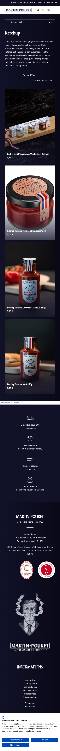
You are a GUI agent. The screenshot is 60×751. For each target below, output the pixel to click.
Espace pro (30, 703)
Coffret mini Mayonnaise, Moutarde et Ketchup (28, 154)
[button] (54, 10)
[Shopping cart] (47, 10)
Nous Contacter (39, 3)
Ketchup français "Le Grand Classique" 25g (26, 230)
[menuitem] (16, 3)
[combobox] (30, 22)
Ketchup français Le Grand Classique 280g (26, 307)
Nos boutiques (30, 687)
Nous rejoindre (30, 683)
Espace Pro (49, 3)
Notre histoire (30, 680)
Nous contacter (30, 697)
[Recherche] (36, 10)
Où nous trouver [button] (16, 3)
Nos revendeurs (30, 690)
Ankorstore (30, 706)
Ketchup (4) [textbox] (28, 22)
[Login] (42, 10)
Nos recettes (30, 694)
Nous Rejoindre (28, 3)
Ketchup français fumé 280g (19, 384)
